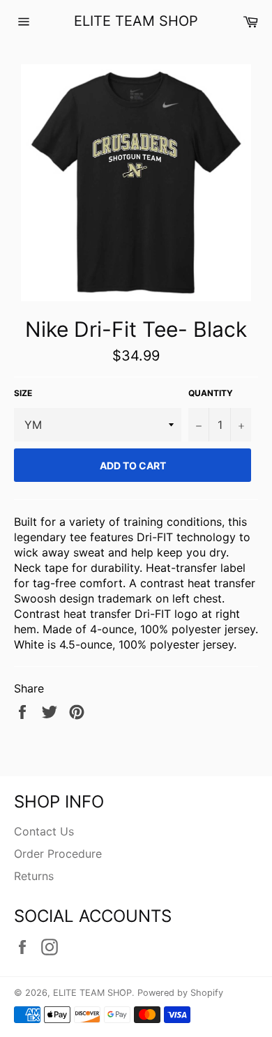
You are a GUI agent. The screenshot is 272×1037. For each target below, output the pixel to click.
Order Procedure (58, 854)
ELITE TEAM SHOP (136, 21)
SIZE (23, 393)
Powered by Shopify (180, 992)
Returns (34, 876)
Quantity (210, 393)
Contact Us (44, 831)
